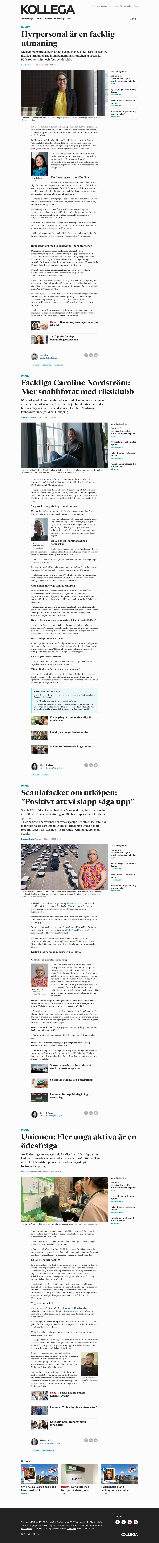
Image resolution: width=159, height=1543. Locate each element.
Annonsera (96, 6)
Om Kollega (128, 6)
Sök (134, 18)
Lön (69, 18)
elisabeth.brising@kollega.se (51, 768)
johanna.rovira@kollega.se (50, 1443)
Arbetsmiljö (27, 18)
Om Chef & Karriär (115, 6)
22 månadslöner (74, 930)
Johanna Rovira (27, 1172)
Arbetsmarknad (48, 1450)
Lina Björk (25, 65)
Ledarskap (59, 18)
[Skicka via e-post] (96, 355)
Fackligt (25, 27)
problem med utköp (74, 903)
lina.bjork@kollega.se (48, 358)
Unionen (45, 775)
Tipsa (136, 6)
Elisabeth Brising (28, 417)
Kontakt (104, 6)
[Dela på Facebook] (86, 355)
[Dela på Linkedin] (91, 355)
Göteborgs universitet (73, 1311)
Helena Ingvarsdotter (51, 1526)
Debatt (39, 18)
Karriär (48, 18)
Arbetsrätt (58, 365)
